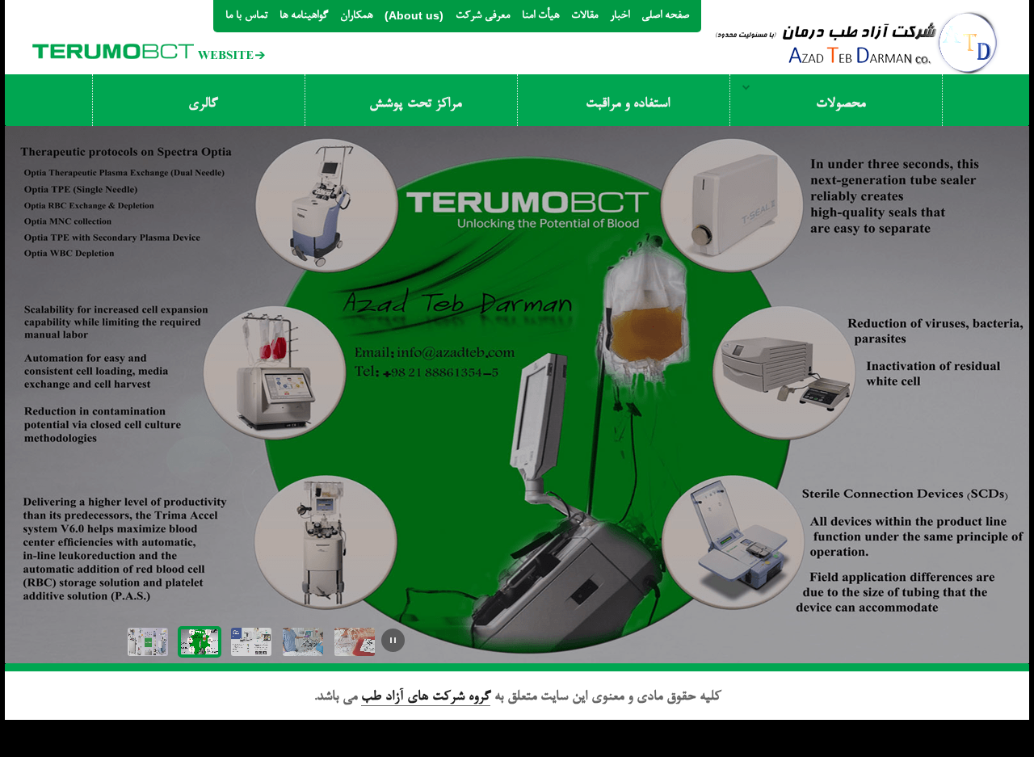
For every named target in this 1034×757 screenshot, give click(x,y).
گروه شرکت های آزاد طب (425, 697)
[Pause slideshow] (393, 641)
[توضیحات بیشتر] (106, 251)
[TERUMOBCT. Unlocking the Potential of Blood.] (149, 34)
